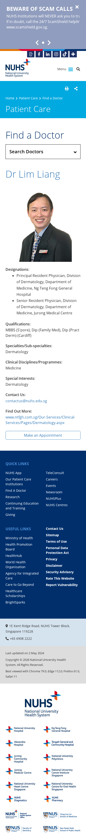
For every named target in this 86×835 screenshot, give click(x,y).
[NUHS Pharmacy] (62, 800)
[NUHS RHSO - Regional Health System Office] (24, 814)
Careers (52, 479)
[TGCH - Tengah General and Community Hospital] (62, 744)
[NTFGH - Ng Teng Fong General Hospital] (62, 730)
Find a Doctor (52, 98)
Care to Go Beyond (20, 584)
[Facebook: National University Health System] (39, 54)
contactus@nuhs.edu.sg (26, 400)
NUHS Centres (57, 505)
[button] (67, 88)
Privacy (51, 559)
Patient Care (28, 98)
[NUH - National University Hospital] (24, 730)
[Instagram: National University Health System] (56, 54)
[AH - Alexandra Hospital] (24, 744)
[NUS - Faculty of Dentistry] (24, 828)
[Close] (77, 7)
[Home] (43, 704)
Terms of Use (56, 541)
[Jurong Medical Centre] (24, 772)
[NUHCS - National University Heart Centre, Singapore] (24, 786)
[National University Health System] (18, 68)
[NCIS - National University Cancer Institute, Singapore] (62, 772)
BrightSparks (15, 602)
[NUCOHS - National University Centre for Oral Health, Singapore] (62, 786)
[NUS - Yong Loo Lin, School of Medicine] (62, 814)
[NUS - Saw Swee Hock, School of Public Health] (62, 828)
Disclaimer (54, 565)
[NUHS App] (30, 54)
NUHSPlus (53, 498)
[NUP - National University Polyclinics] (62, 758)
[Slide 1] (43, 43)
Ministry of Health (19, 538)
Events (51, 485)
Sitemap (52, 535)
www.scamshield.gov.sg (26, 27)
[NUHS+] (73, 54)
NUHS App (14, 473)
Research (13, 497)
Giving (10, 514)
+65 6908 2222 (21, 638)
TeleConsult (55, 473)
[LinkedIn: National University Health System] (47, 54)
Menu (62, 69)
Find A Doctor (16, 490)
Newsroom (54, 492)
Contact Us (54, 528)
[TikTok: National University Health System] (64, 54)
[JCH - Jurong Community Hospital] (24, 758)
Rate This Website (60, 578)
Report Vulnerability (62, 585)
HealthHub (14, 555)
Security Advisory (60, 572)
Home (10, 98)
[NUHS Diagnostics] (24, 800)
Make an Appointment (43, 435)
